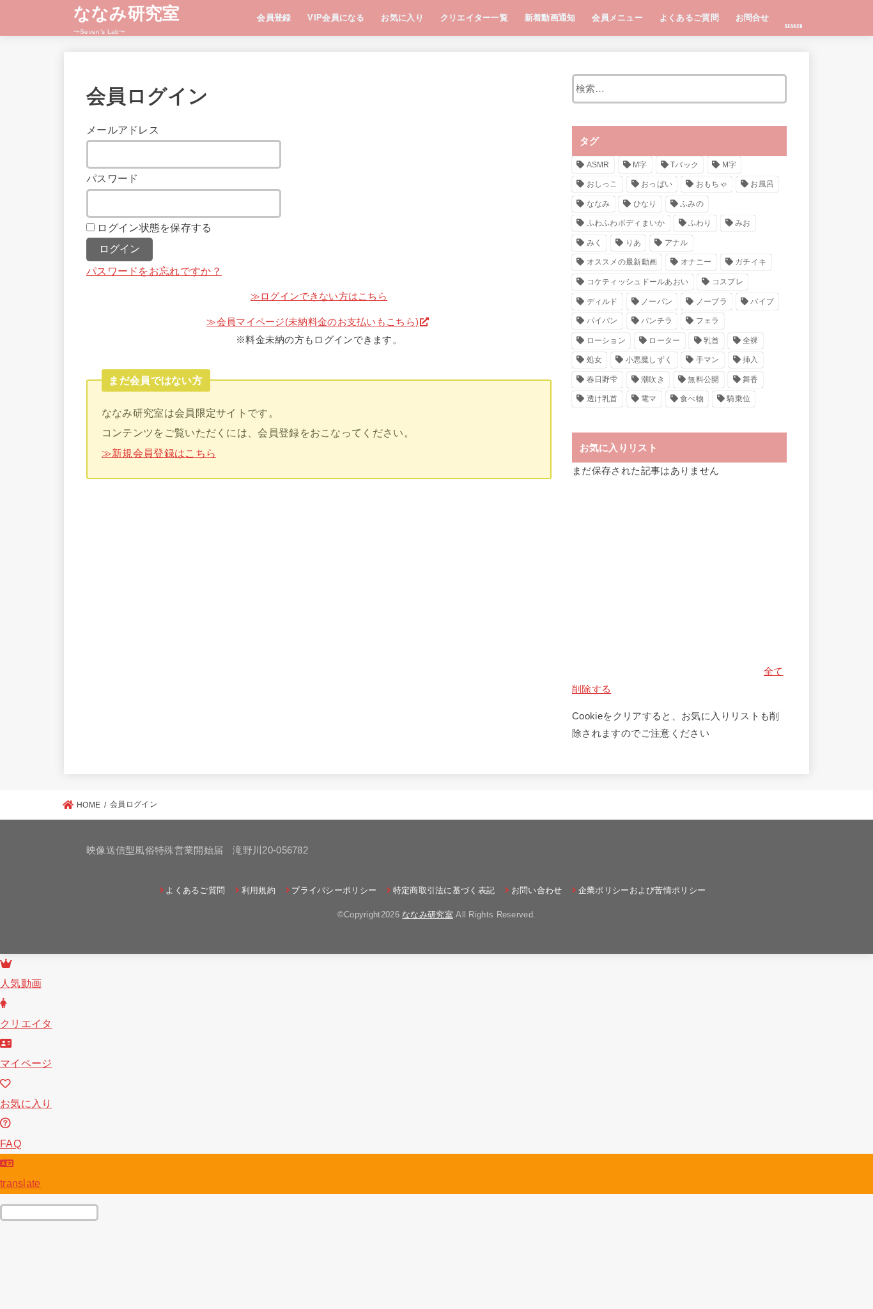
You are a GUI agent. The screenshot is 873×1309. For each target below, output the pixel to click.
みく (595, 242)
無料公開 (703, 379)
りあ (634, 242)
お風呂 (762, 184)
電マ (649, 398)
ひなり (645, 203)
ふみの (692, 203)
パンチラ (656, 320)
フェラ (708, 320)
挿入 (751, 359)
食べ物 (692, 398)
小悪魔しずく (649, 359)
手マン (708, 359)
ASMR (598, 164)
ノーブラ (711, 301)
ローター (664, 340)
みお (743, 222)
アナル (676, 242)
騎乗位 (738, 398)
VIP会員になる (335, 17)
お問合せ (752, 17)
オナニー (696, 261)
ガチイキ (750, 261)
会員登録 (274, 17)
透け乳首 (602, 398)
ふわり (700, 222)
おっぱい (656, 184)
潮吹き (653, 379)
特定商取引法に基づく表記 (444, 890)
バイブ (762, 301)
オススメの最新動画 (622, 261)
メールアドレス (122, 129)
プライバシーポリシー (333, 890)
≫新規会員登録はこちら (159, 453)
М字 (729, 164)
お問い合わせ (536, 890)
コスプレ (727, 281)
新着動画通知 (550, 17)
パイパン (602, 320)
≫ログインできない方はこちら (319, 296)
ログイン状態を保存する (154, 227)
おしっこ (602, 184)
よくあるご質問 (689, 17)
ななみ (598, 203)
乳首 (712, 340)
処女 (595, 359)
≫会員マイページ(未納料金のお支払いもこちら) (312, 322)
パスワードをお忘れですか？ (154, 271)
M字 (640, 164)
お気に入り (402, 17)
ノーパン (656, 301)
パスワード (112, 178)
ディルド (602, 301)
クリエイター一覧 (474, 17)
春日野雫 (602, 379)
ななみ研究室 (126, 12)
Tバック (684, 164)
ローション (606, 340)
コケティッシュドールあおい (638, 281)
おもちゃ (711, 184)
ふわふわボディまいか (626, 222)
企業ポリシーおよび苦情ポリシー (642, 890)
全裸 (751, 340)
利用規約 (258, 890)
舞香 (751, 379)
